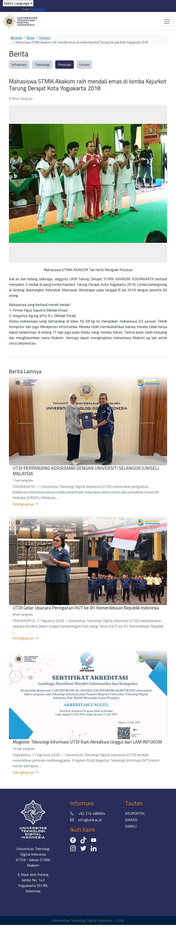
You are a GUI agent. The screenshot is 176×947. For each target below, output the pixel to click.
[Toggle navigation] (166, 21)
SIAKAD (131, 820)
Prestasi (44, 37)
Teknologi (42, 64)
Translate (37, 9)
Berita (30, 37)
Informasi (19, 64)
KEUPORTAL (135, 813)
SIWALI (130, 826)
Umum (84, 64)
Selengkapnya (24, 504)
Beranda (16, 37)
